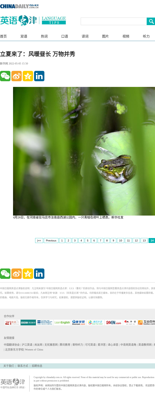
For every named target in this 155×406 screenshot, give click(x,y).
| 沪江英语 (26, 344)
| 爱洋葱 (101, 344)
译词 (85, 36)
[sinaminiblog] (16, 76)
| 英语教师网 (144, 344)
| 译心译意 (112, 344)
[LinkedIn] (39, 76)
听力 (146, 36)
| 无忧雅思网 (50, 344)
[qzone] (28, 76)
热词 (44, 36)
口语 (64, 36)
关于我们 (8, 365)
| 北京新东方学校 (14, 349)
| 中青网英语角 (128, 344)
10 (120, 240)
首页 (3, 36)
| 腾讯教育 (64, 344)
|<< (39, 240)
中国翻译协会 (12, 344)
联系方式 (23, 365)
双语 (23, 36)
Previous (51, 240)
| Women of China (33, 349)
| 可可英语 (90, 344)
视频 (125, 36)
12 (136, 240)
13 (144, 240)
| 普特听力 (77, 344)
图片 (105, 36)
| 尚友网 (38, 344)
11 (128, 240)
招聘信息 (37, 365)
